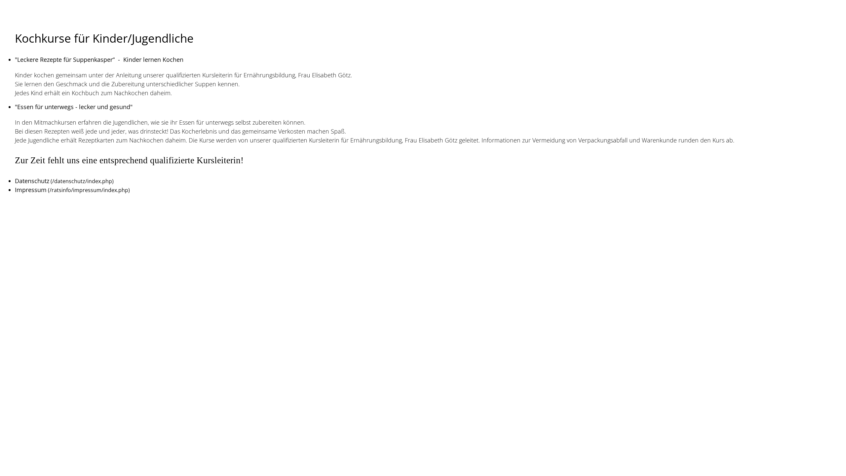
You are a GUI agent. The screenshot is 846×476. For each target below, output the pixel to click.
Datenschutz (32, 181)
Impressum (31, 190)
